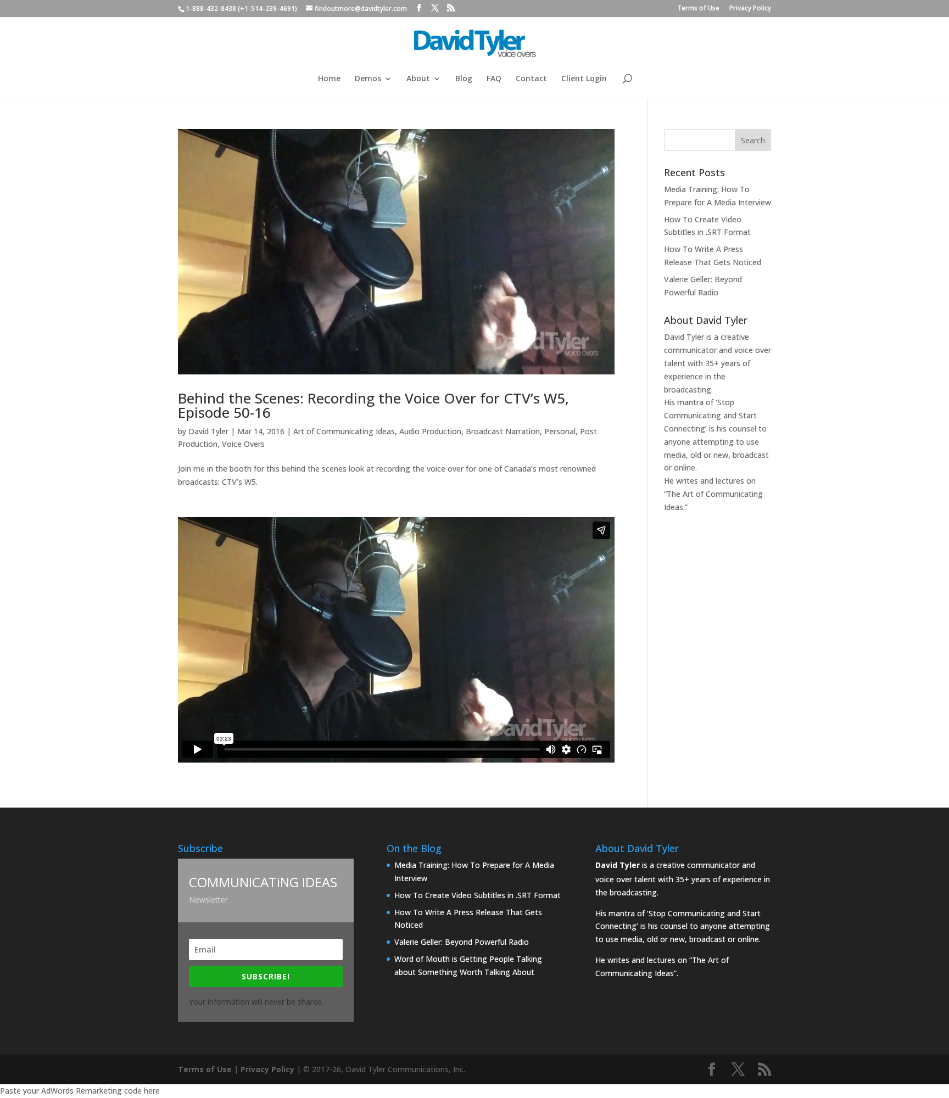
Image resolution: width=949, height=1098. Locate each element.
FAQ (494, 79)
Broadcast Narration (503, 431)
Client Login (584, 79)
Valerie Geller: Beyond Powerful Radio (461, 942)
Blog (463, 79)
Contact (531, 79)
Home (329, 79)
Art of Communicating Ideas (344, 431)
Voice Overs (243, 444)
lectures (730, 480)
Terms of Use (698, 9)
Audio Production (430, 431)
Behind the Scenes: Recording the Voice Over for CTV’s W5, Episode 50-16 (373, 405)
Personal (560, 431)
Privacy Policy (750, 9)
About (418, 79)
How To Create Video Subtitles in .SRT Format (477, 895)
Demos (368, 79)
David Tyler (208, 431)
